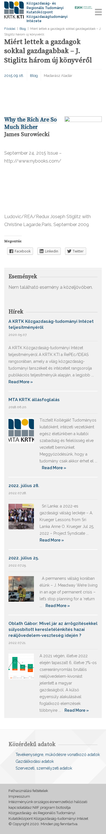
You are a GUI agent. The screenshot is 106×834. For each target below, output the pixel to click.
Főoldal (9, 29)
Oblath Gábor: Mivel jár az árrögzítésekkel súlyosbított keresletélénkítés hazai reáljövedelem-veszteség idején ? (53, 629)
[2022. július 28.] (21, 516)
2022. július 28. (23, 485)
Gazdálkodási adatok (35, 761)
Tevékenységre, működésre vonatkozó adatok (58, 754)
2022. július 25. (23, 558)
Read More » (20, 382)
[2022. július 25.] (21, 588)
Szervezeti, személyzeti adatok (44, 768)
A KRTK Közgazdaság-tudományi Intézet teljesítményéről (51, 324)
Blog (23, 29)
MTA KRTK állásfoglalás (34, 399)
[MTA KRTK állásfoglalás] (21, 430)
